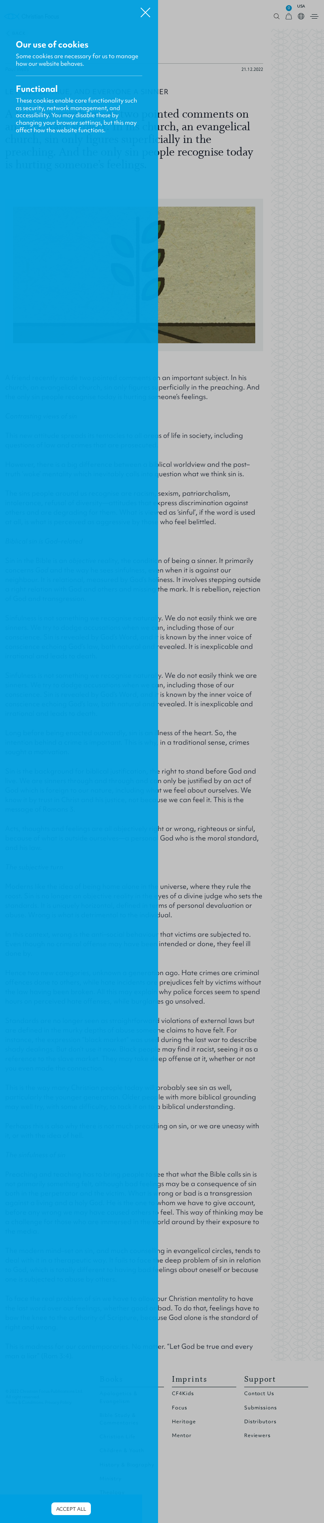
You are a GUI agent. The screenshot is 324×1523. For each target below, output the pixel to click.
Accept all (71, 1509)
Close (145, 9)
